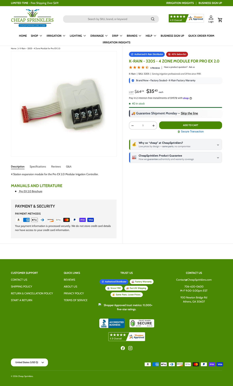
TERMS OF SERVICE (76, 300)
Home (13, 48)
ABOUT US (70, 286)
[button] (220, 20)
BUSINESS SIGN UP (210, 3)
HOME (23, 35)
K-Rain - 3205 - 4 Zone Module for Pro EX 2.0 (40, 48)
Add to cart (190, 125)
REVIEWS (69, 279)
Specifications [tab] (38, 166)
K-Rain (132, 73)
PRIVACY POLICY (74, 293)
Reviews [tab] (56, 166)
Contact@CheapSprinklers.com (194, 279)
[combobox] (111, 19)
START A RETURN (21, 300)
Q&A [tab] (68, 166)
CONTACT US (19, 279)
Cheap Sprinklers (25, 376)
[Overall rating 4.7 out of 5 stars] (139, 68)
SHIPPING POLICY (21, 286)
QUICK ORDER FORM (201, 35)
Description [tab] (18, 166)
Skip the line (189, 113)
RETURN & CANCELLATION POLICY (32, 293)
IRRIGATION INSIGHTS (180, 3)
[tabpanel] (63, 182)
